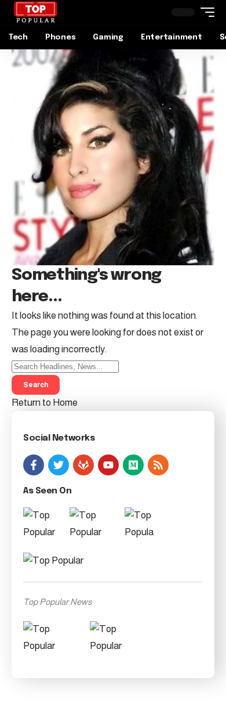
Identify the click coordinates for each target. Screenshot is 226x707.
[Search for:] (65, 365)
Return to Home (45, 402)
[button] (204, 12)
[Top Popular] (35, 12)
